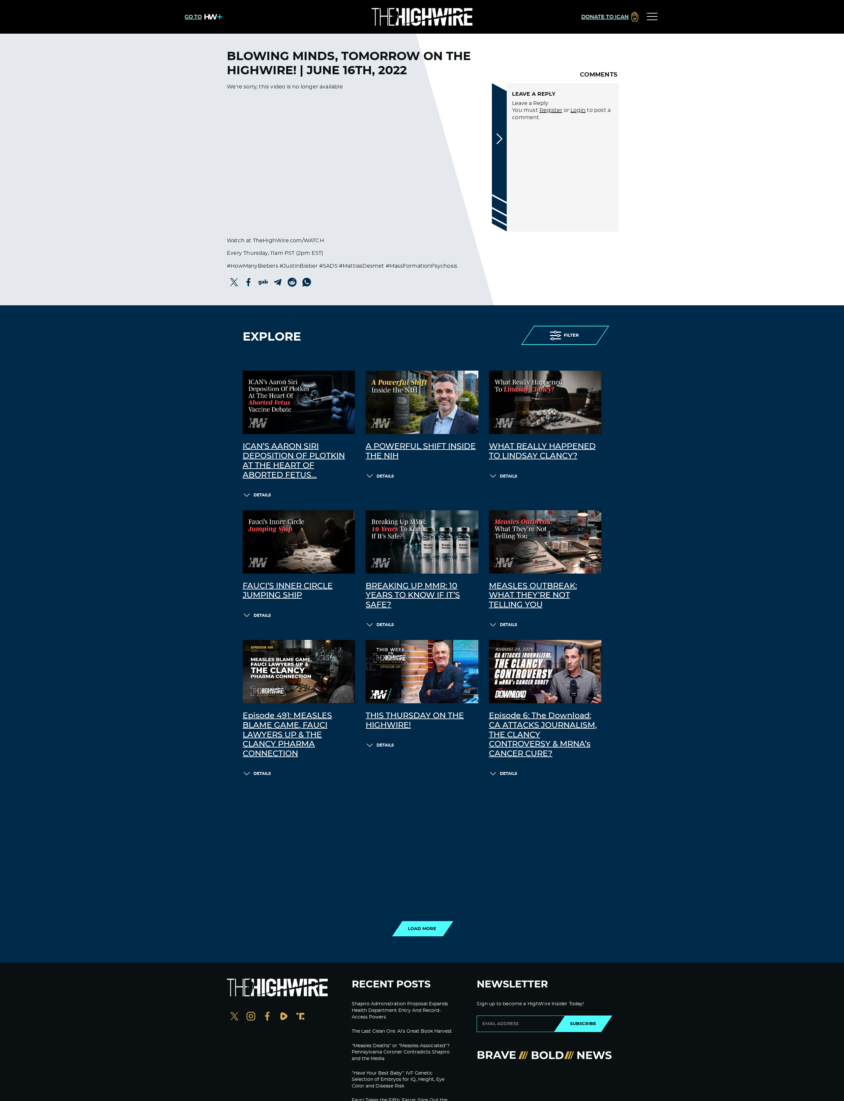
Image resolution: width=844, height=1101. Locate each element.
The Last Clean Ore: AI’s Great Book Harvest (402, 1031)
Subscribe (583, 1023)
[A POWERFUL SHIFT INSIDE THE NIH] (422, 402)
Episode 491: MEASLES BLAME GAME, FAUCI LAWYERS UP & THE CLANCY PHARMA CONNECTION (287, 735)
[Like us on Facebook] (267, 1017)
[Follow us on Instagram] (250, 1017)
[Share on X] (234, 282)
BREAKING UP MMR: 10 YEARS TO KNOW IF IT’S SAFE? (413, 595)
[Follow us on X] (234, 1017)
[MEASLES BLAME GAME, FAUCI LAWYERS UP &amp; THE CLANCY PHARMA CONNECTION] (299, 671)
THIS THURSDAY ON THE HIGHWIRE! (415, 720)
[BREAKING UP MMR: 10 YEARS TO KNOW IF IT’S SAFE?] (422, 542)
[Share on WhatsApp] (306, 282)
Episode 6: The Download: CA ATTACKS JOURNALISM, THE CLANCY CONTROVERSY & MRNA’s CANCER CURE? (543, 735)
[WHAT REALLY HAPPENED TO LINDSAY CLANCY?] (545, 402)
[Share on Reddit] (292, 282)
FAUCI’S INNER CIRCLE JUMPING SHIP (288, 591)
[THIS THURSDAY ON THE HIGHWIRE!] (422, 671)
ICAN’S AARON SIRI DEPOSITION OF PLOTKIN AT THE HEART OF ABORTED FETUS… (294, 461)
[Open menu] (652, 17)
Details (262, 495)
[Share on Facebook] (248, 282)
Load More (422, 928)
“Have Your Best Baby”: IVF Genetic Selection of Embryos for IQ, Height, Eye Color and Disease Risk (398, 1079)
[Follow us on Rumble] (283, 1017)
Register (550, 110)
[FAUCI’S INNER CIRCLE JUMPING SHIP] (299, 542)
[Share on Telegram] (277, 282)
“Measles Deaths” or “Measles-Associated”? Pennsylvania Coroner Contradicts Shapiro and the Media (401, 1052)
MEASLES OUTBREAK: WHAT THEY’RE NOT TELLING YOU (533, 595)
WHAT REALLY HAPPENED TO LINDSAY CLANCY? (542, 451)
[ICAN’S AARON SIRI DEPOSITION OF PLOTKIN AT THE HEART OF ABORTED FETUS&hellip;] (299, 402)
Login (578, 110)
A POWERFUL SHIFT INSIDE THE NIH (421, 451)
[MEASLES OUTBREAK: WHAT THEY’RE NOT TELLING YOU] (545, 542)
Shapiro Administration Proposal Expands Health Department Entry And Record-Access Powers (400, 1010)
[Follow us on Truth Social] (300, 1017)
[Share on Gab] (263, 282)
